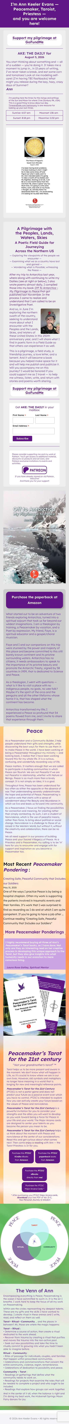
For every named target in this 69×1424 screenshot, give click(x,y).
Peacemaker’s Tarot (34, 1053)
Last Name (41, 415)
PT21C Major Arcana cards (45, 1195)
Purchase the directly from (34, 1174)
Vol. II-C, (35, 1198)
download (22, 1197)
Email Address (21, 425)
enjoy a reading (34, 1142)
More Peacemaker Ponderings (34, 931)
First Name (19, 415)
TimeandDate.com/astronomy (23, 105)
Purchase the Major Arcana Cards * (34, 1187)
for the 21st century (34, 1059)
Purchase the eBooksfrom (21, 1156)
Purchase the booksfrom (47, 1156)
